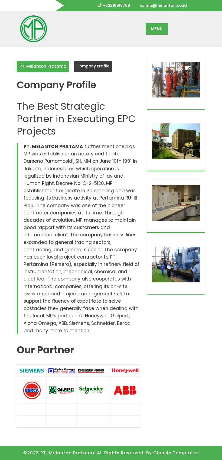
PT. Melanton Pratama (43, 66)
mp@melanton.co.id (166, 5)
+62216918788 (116, 5)
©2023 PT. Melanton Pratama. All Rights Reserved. (84, 453)
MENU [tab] (156, 29)
